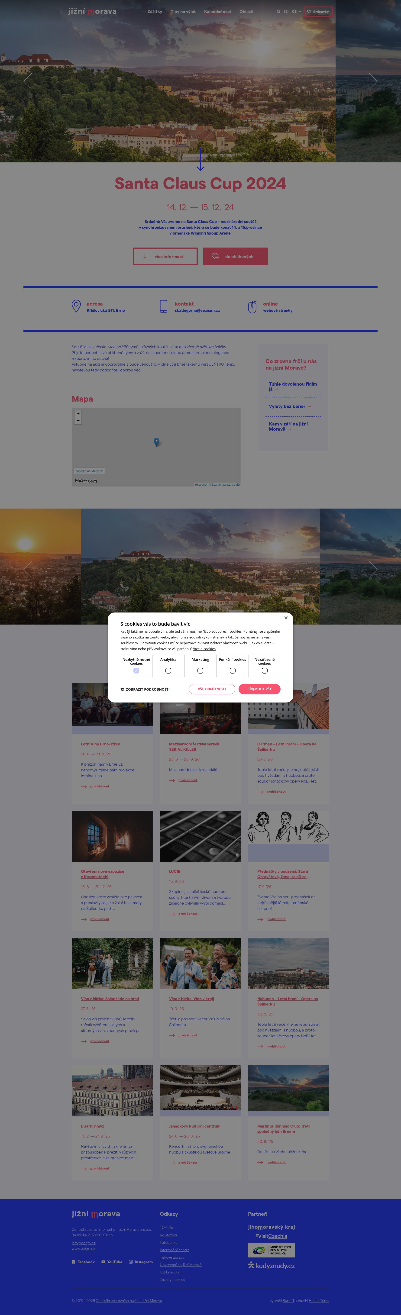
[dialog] (200, 657)
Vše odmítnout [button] (212, 689)
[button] (145, 689)
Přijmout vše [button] (259, 689)
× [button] (286, 618)
